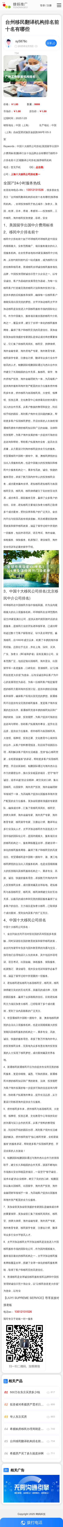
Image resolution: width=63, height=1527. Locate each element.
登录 (42, 5)
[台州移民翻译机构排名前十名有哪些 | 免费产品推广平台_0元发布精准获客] (25, 75)
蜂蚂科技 (41, 1514)
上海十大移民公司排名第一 (25, 174)
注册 (49, 5)
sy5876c (21, 41)
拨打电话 (34, 1522)
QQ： (36, 167)
